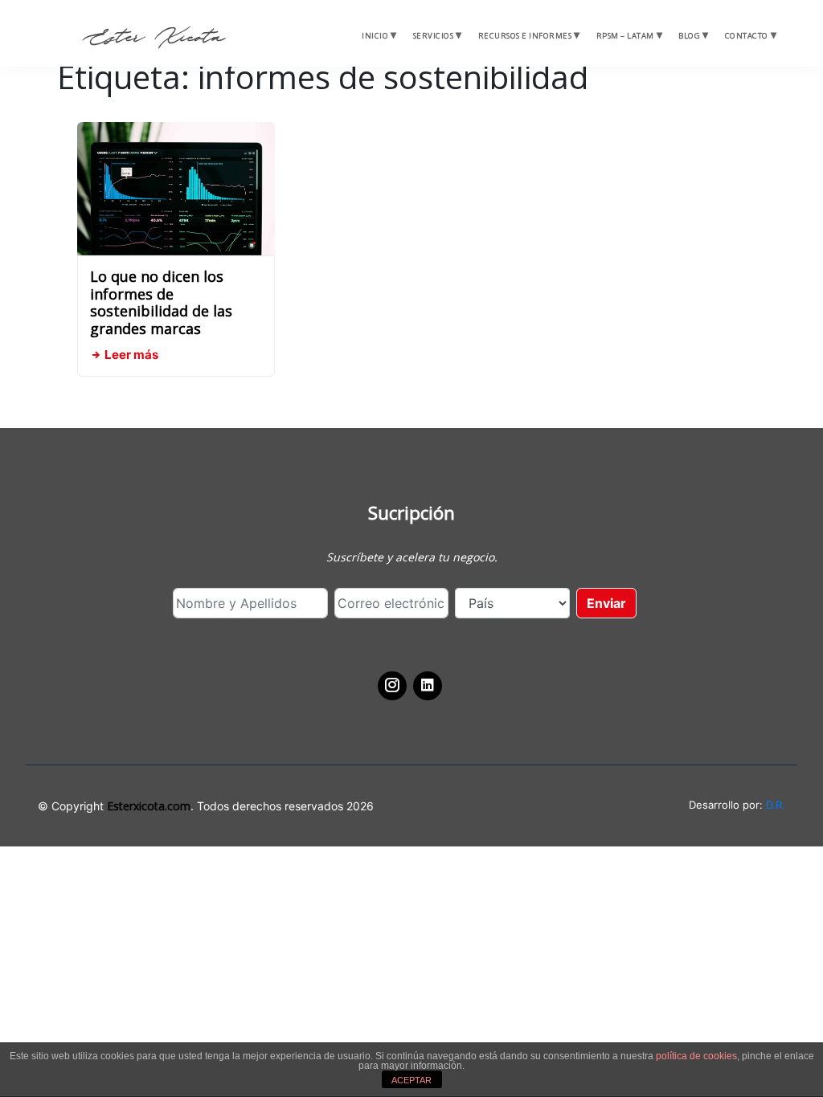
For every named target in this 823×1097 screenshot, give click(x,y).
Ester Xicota (153, 37)
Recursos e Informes (525, 36)
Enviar (606, 603)
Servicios (433, 36)
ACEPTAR (411, 1080)
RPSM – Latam (625, 36)
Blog (689, 36)
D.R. (775, 804)
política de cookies (696, 1056)
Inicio (375, 36)
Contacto (746, 36)
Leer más (130, 354)
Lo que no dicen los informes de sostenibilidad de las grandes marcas (161, 302)
